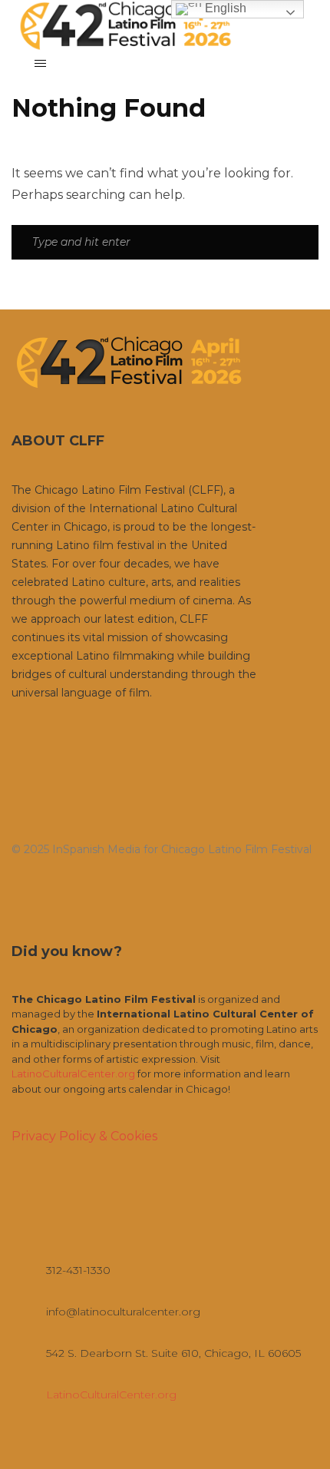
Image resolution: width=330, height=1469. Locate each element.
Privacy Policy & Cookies (84, 1136)
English (224, 8)
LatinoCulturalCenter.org (73, 1073)
